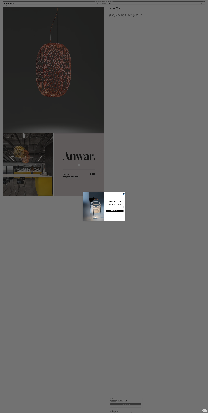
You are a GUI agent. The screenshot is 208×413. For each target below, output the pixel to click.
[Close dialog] (124, 194)
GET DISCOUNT (115, 210)
